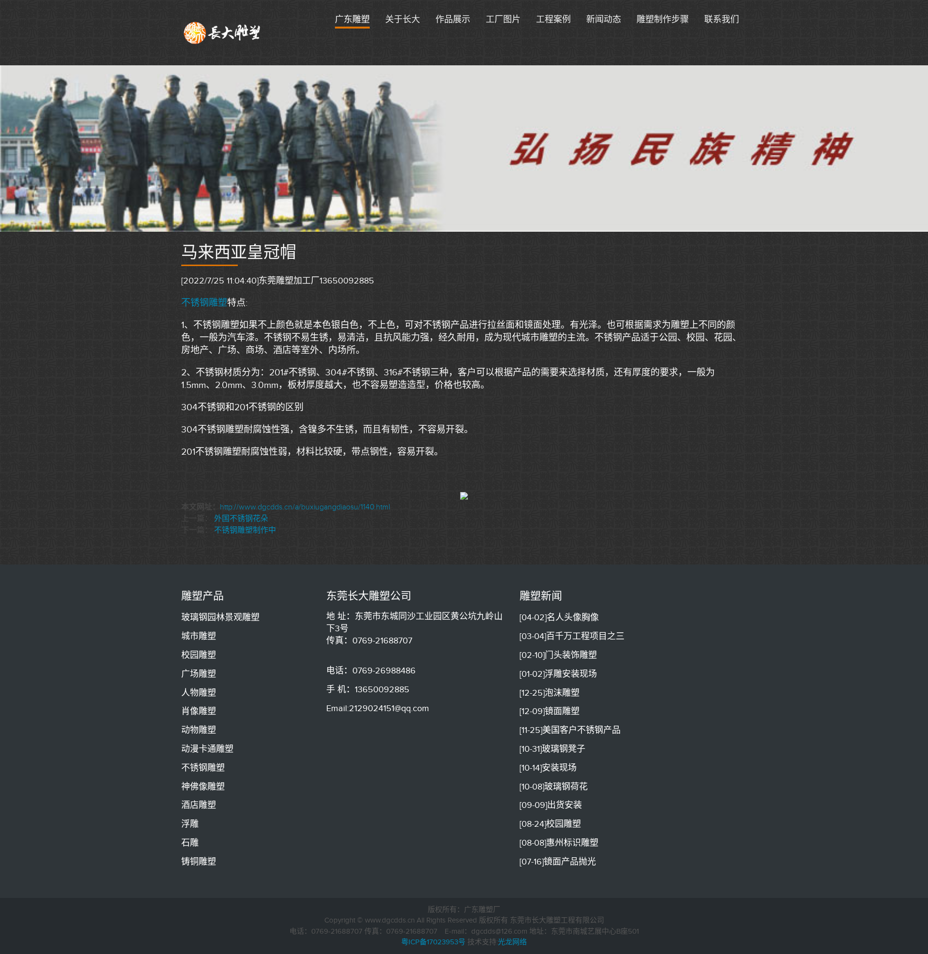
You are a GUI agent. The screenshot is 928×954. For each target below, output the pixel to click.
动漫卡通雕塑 (207, 749)
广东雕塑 (352, 19)
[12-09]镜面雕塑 (550, 711)
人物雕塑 (198, 693)
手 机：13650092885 (367, 689)
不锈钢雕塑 (204, 303)
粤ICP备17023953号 (433, 942)
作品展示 (452, 19)
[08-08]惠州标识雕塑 (559, 843)
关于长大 (402, 19)
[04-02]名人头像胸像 (559, 617)
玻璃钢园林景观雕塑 (220, 617)
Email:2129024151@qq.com (377, 708)
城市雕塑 (198, 636)
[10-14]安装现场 (548, 768)
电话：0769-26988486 (371, 670)
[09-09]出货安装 (551, 805)
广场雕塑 (198, 674)
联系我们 (721, 19)
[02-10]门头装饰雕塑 (558, 655)
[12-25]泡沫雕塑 (550, 693)
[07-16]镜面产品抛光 (558, 861)
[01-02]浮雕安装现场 (558, 674)
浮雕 (190, 824)
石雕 (190, 843)
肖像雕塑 (198, 711)
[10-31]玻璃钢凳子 (552, 749)
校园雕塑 (198, 655)
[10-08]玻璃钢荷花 (554, 786)
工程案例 (553, 19)
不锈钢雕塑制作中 (245, 530)
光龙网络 (512, 942)
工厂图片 (503, 19)
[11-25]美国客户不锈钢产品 (570, 730)
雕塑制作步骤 (663, 19)
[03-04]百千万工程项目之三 (572, 636)
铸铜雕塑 (198, 861)
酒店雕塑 (198, 805)
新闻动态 (603, 19)
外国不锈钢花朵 (241, 518)
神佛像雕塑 (203, 786)
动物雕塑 (198, 730)
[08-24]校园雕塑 (550, 824)
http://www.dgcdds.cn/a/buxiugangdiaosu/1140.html (305, 507)
